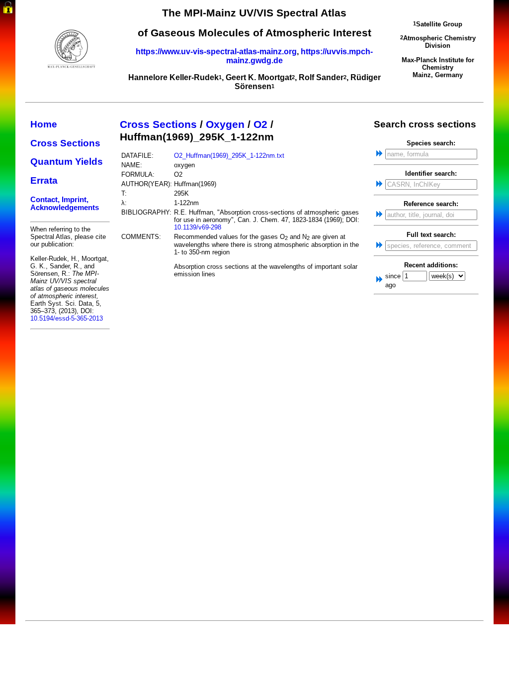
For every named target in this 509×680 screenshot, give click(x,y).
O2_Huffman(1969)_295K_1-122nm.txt (229, 155)
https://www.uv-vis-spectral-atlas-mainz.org (216, 51)
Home (43, 124)
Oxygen (225, 124)
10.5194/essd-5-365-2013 (66, 318)
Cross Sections (65, 143)
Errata (44, 180)
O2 (260, 124)
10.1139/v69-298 (197, 227)
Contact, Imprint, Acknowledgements (64, 204)
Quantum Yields (66, 161)
